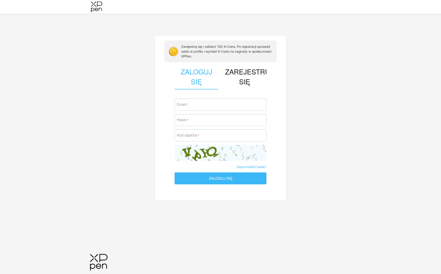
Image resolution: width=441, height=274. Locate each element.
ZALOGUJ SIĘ (220, 178)
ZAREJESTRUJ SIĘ (245, 76)
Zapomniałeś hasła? (251, 166)
